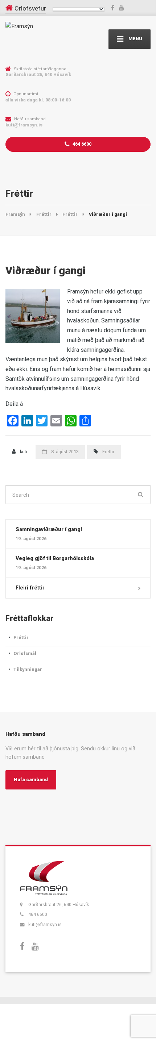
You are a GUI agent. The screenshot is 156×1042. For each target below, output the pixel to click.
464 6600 (81, 144)
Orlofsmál (24, 653)
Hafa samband (31, 779)
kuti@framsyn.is (45, 924)
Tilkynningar (27, 669)
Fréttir (108, 451)
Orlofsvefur (30, 8)
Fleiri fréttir (30, 588)
